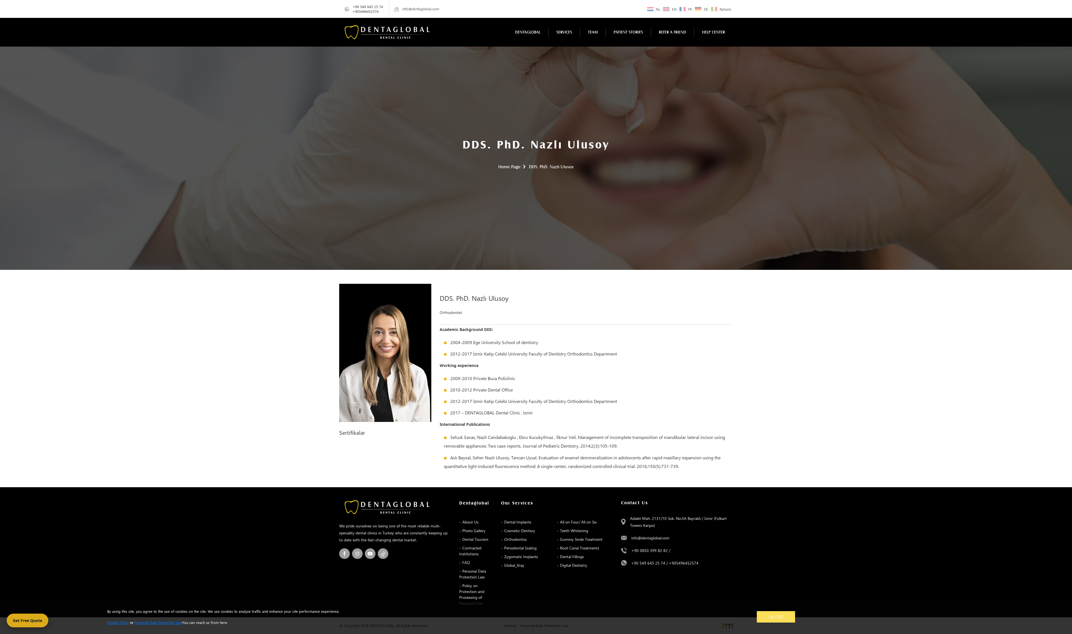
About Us (470, 522)
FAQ (466, 562)
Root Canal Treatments (579, 548)
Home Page (509, 167)
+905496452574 (366, 11)
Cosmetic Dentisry (519, 530)
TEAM (593, 32)
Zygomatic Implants (521, 556)
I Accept (776, 616)
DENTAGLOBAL (527, 32)
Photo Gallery (473, 530)
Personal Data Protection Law (472, 574)
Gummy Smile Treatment (581, 539)
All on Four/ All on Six (578, 522)
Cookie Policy (118, 622)
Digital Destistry (573, 565)
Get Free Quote (27, 620)
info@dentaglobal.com (650, 538)
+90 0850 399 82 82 (649, 550)
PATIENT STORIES (628, 32)
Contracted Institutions (470, 550)
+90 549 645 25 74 (368, 6)
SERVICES (564, 32)
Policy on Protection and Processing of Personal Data (471, 594)
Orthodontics (515, 539)
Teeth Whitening (574, 530)
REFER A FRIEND (672, 32)
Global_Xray (514, 565)
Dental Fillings (572, 556)
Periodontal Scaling (520, 548)
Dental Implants (517, 522)
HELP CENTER (713, 32)
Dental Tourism (475, 539)
